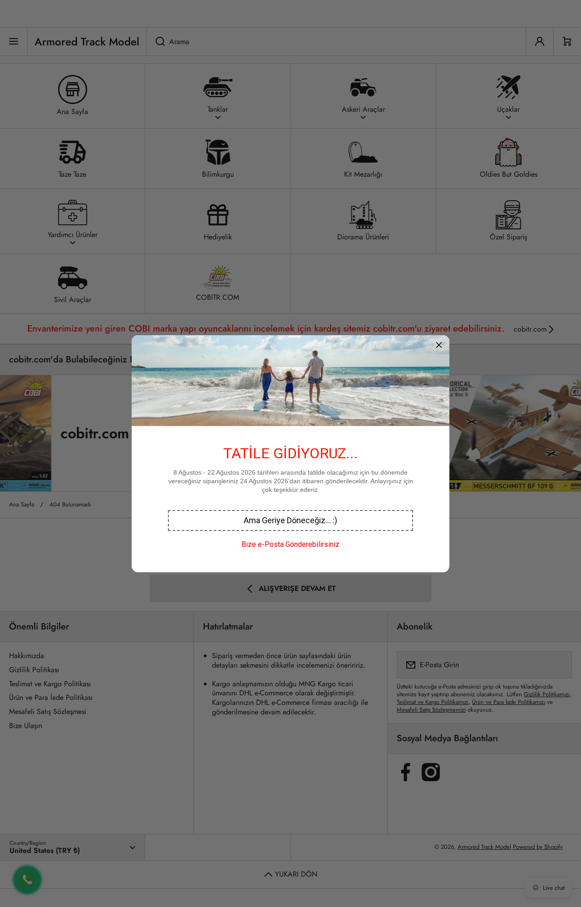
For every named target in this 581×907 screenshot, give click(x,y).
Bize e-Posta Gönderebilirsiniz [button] (290, 544)
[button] (290, 520)
